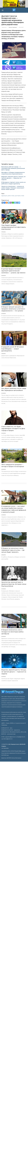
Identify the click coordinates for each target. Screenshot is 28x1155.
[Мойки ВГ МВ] (14, 4)
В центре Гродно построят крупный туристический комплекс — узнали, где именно (13, 271)
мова (22, 195)
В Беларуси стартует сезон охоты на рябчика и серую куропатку (13, 183)
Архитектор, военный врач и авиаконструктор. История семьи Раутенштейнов (13, 584)
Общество (4, 27)
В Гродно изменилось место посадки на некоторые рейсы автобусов (12, 632)
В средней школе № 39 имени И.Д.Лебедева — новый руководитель (12, 349)
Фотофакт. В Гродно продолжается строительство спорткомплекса (13, 173)
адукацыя (4, 195)
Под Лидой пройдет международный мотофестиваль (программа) (13, 227)
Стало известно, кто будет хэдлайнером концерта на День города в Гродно (13, 428)
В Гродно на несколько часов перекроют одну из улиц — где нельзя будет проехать (12, 550)
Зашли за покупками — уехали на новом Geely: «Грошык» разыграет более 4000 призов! (12, 188)
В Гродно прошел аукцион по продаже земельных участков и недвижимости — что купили (13, 309)
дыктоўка (18, 195)
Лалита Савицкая (13, 27)
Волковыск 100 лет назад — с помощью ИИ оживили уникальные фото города (13, 168)
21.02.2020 (21, 27)
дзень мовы (11, 195)
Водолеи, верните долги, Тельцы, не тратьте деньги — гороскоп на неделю (13, 178)
